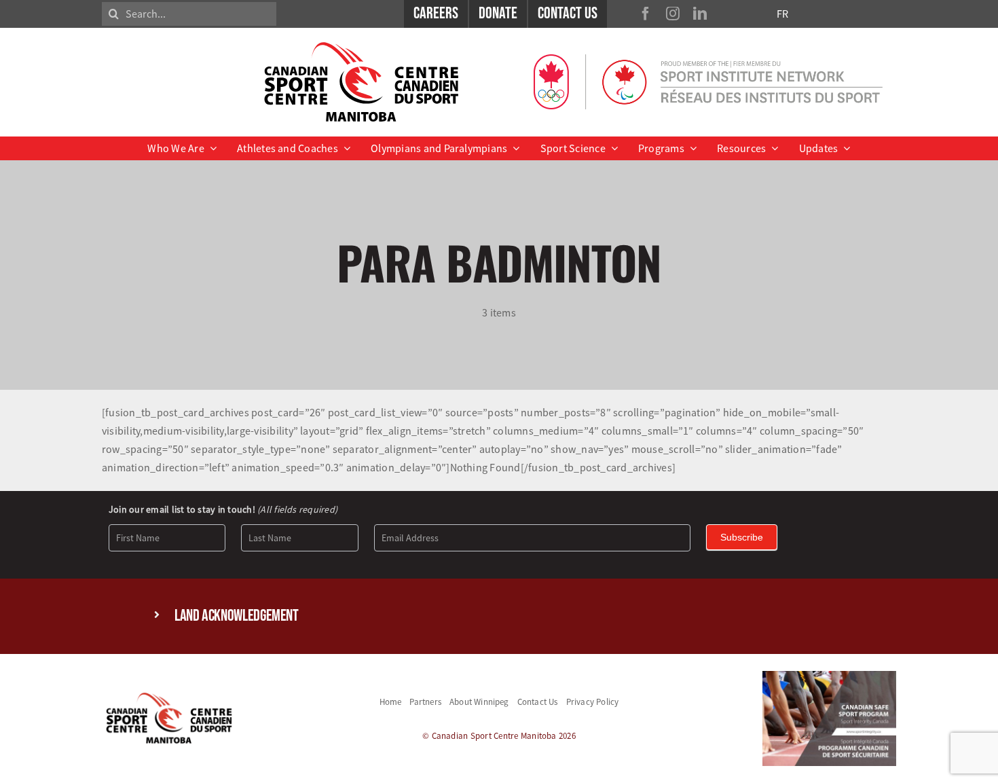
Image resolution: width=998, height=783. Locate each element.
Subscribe (741, 537)
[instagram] (673, 13)
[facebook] (645, 13)
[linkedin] (700, 13)
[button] (499, 616)
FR (782, 13)
